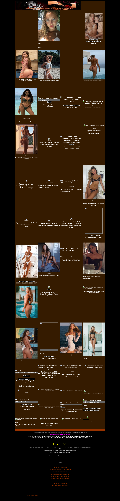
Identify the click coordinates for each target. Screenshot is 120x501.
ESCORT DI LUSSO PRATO (60, 481)
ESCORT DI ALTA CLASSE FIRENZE (60, 478)
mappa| (60, 462)
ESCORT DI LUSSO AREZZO (60, 483)
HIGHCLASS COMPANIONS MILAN (60, 474)
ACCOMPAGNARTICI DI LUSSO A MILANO (60, 469)
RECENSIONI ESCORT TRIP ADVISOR (60, 434)
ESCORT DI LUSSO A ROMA (60, 467)
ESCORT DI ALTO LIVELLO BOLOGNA (60, 476)
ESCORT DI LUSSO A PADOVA (60, 485)
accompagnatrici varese (32, 495)
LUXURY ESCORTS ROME (60, 472)
